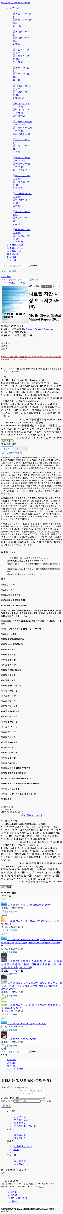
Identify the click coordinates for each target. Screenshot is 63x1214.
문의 (16, 1149)
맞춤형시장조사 (15, 248)
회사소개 (11, 260)
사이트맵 (13, 1201)
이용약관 (13, 1195)
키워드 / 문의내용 (10, 1098)
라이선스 (11, 1059)
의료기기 (25, 282)
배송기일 (11, 1065)
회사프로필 (19, 1161)
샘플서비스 (19, 1138)
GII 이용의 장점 (15, 1068)
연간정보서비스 (15, 245)
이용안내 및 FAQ (22, 1146)
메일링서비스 (14, 254)
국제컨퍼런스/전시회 (24, 1126)
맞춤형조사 (19, 1123)
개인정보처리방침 (17, 1198)
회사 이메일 (7, 1087)
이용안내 (11, 257)
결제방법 (11, 1062)
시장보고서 (13, 8)
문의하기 (6, 1106)
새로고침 (46, 1101)
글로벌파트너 (14, 251)
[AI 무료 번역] (31, 815)
